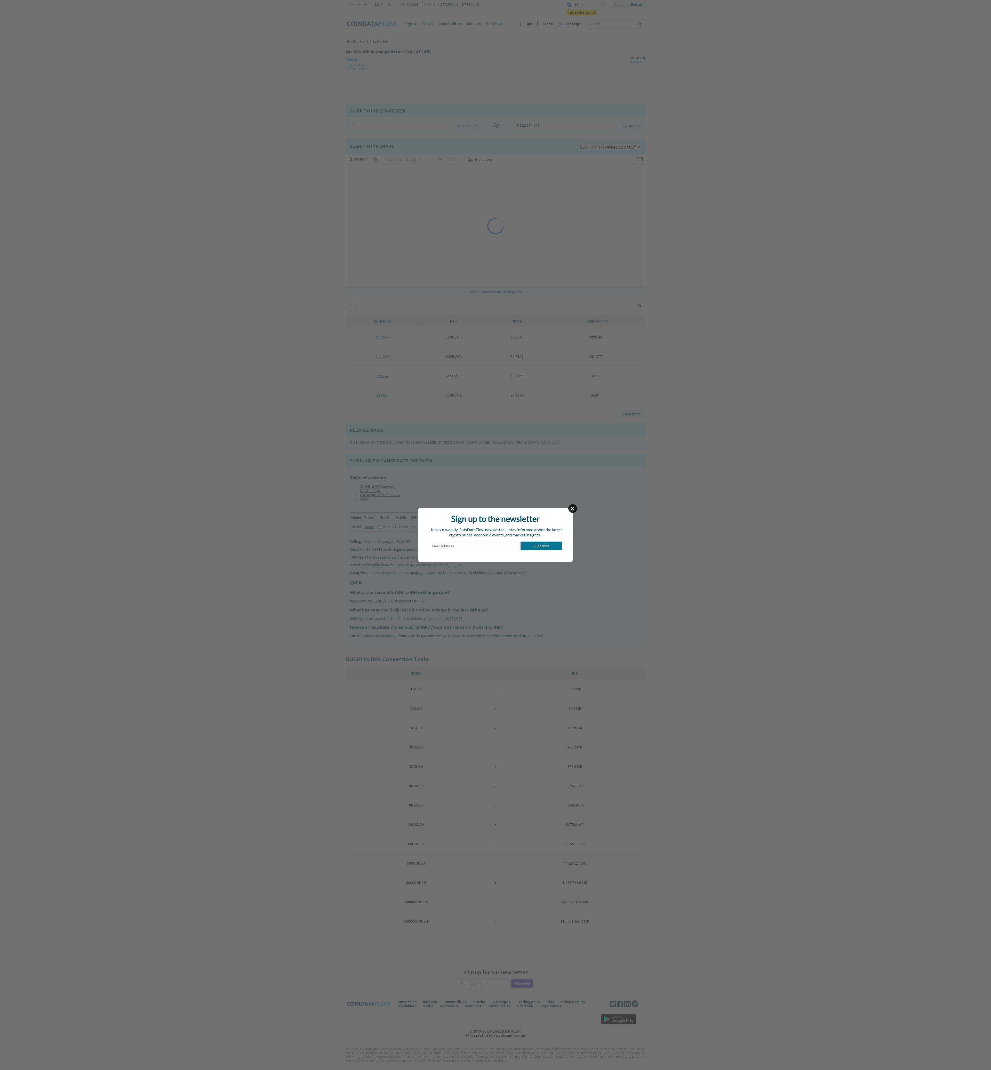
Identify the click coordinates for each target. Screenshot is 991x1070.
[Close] (572, 508)
